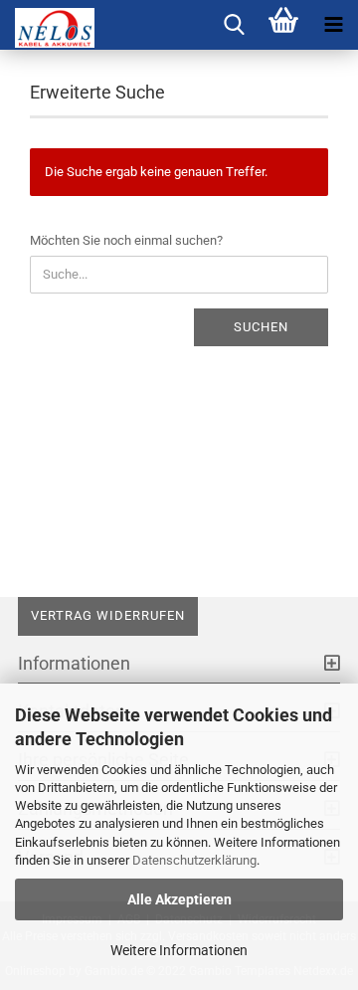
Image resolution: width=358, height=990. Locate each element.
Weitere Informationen (179, 950)
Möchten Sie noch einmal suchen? (126, 240)
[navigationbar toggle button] (333, 25)
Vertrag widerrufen (108, 615)
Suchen (261, 326)
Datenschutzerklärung (194, 860)
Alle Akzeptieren (179, 899)
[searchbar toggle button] (234, 25)
